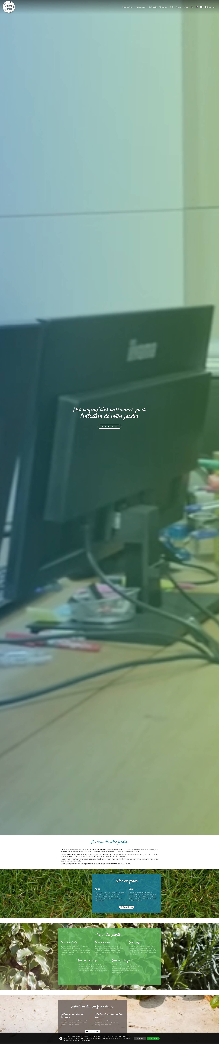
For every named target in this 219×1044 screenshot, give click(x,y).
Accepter (154, 1038)
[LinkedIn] (201, 7)
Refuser (141, 1038)
